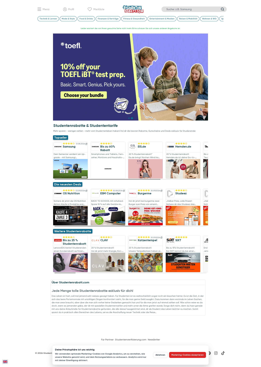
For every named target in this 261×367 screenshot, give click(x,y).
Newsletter (154, 339)
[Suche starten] (222, 9)
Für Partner (107, 339)
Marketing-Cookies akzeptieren (187, 355)
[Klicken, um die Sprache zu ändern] (5, 361)
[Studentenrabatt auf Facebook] (209, 353)
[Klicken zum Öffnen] (130, 77)
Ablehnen (160, 355)
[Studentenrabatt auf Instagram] (216, 353)
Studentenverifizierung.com (130, 339)
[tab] (129, 118)
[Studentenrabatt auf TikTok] (223, 353)
